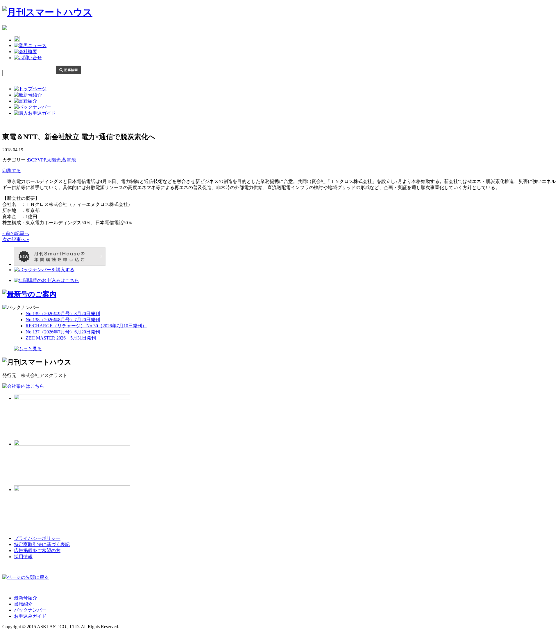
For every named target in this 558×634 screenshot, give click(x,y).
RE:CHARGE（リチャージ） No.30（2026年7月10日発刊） (86, 325)
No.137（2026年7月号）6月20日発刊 (63, 331)
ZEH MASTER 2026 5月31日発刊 (61, 337)
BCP (32, 159)
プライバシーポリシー (37, 538)
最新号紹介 (25, 597)
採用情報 (23, 556)
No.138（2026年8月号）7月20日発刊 (63, 319)
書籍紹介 (23, 603)
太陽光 (54, 159)
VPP (41, 159)
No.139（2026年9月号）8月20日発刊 (63, 313)
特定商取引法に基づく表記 (42, 544)
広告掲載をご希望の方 (37, 550)
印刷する (11, 170)
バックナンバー (30, 610)
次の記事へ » (15, 239)
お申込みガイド (30, 616)
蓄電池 (69, 159)
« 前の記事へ (15, 233)
